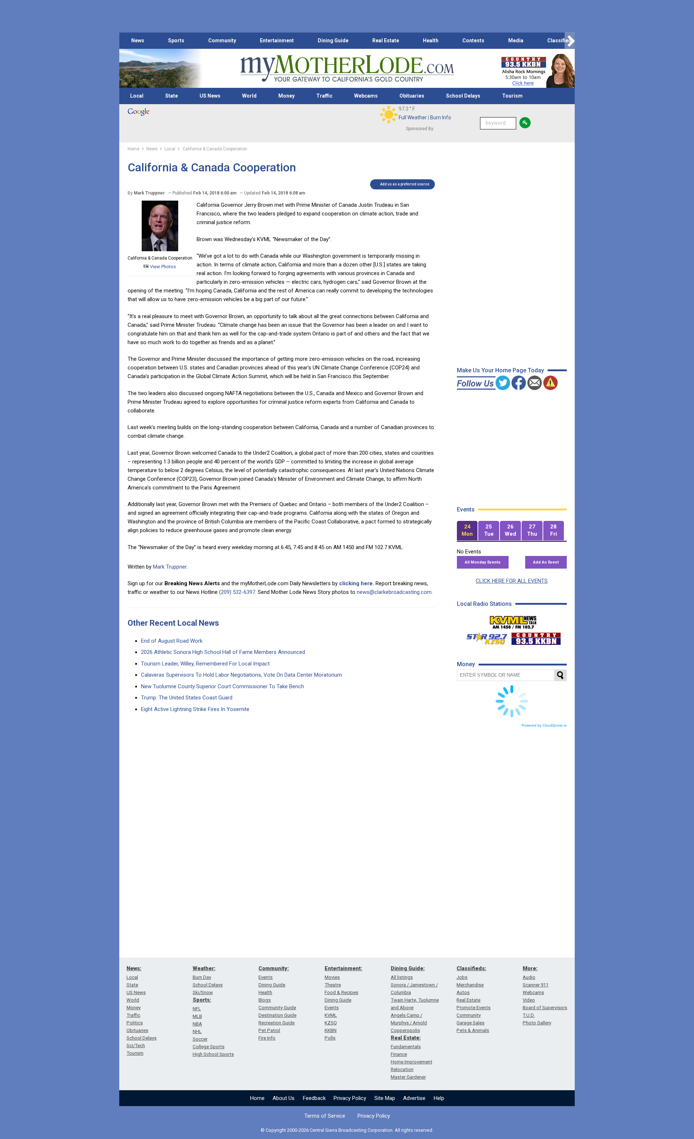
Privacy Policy (350, 1098)
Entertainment (277, 40)
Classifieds (560, 40)
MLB (197, 1016)
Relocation (402, 1069)
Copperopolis (405, 1030)
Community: (273, 968)
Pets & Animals (473, 1030)
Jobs (462, 977)
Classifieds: (471, 968)
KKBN (331, 1030)
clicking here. (356, 583)
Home (257, 1098)
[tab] (467, 531)
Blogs (264, 1000)
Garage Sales (470, 1022)
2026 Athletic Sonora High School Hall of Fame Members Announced (223, 652)
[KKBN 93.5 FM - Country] (536, 637)
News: (134, 968)
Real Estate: (406, 1038)
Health (430, 40)
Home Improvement (411, 1062)
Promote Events (473, 1007)
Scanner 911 (535, 985)
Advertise (414, 1098)
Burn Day (202, 977)
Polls (330, 1038)
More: (530, 968)
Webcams (366, 96)
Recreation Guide (276, 1022)
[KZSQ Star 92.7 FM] (483, 637)
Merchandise (470, 985)
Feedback (314, 1098)
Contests (473, 40)
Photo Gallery (537, 1022)
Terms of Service (324, 1116)
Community (222, 40)
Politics (135, 1022)
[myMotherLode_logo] (347, 68)
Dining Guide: (408, 968)
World (249, 96)
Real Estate (385, 40)
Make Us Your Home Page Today (500, 370)
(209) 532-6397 (237, 592)
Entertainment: (343, 968)
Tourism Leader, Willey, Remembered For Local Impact (205, 663)
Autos (463, 992)
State (171, 96)
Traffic (324, 96)
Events (265, 977)
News (137, 40)
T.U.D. (529, 1015)
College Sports (208, 1046)
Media (515, 40)
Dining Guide (333, 40)
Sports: (202, 1000)
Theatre (333, 985)
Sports (176, 40)
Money (286, 96)
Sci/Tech (136, 1045)
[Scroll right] (570, 41)
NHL (197, 1031)
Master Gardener (408, 1077)
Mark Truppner (170, 567)
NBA (197, 1024)
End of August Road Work (171, 641)
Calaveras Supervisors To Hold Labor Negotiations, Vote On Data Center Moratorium (241, 675)
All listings (402, 977)
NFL (197, 1008)
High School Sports (213, 1054)
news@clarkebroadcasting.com (394, 592)
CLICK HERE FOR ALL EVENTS (512, 581)
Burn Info (440, 117)
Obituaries (411, 96)
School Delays (463, 96)
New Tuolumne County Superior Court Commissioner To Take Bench (222, 686)
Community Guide (277, 1007)
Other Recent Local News (173, 623)
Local (136, 96)
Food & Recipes (341, 992)
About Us (284, 1098)
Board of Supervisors (545, 1007)
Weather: (204, 968)
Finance (399, 1054)
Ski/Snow (203, 992)
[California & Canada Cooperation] (160, 249)
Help (439, 1098)
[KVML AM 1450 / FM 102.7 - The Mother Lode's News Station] (513, 620)
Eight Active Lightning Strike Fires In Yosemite (195, 709)
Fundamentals (406, 1046)
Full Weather (413, 117)
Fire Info (266, 1038)
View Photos (162, 266)
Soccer (200, 1039)
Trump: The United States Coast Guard (186, 697)
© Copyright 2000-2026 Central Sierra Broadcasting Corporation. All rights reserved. (347, 1130)
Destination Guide (277, 1015)
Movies (332, 977)
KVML (331, 1015)
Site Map (384, 1098)
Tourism (512, 96)
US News (210, 96)
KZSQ (331, 1022)
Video (529, 1000)
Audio (529, 977)
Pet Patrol (269, 1030)
